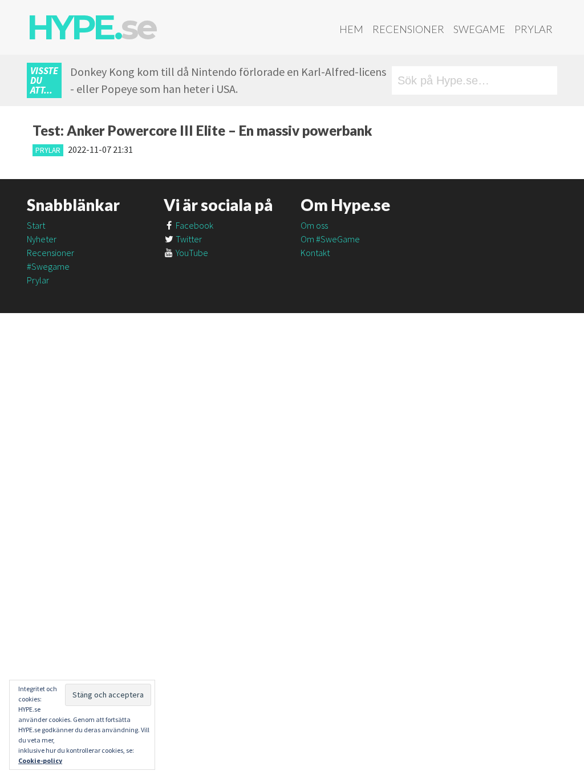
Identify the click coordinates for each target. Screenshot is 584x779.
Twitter (188, 239)
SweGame (479, 29)
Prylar (533, 29)
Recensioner (408, 29)
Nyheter (41, 239)
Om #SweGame (330, 239)
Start (36, 225)
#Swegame (48, 266)
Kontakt (315, 252)
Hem (351, 29)
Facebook (193, 225)
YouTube (191, 252)
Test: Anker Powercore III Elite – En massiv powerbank (202, 130)
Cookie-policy (40, 760)
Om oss (314, 225)
